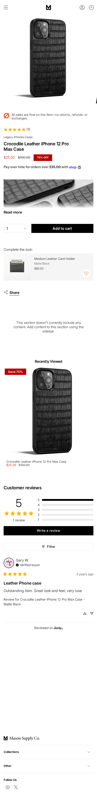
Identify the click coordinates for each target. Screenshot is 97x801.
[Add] (86, 273)
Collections (11, 752)
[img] (28, 564)
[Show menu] (5, 7)
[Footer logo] (22, 738)
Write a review (48, 530)
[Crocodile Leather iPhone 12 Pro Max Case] (48, 412)
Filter (51, 546)
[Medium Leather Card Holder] (17, 267)
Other (7, 766)
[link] (16, 129)
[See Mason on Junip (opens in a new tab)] (58, 628)
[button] (65, 500)
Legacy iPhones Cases (18, 137)
